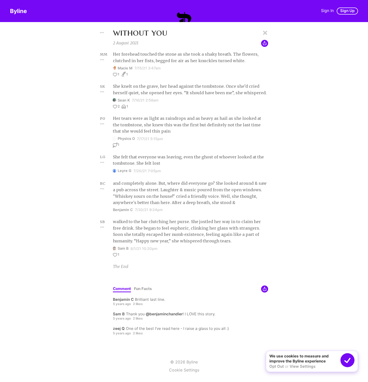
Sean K (124, 100)
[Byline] (184, 17)
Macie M (125, 68)
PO (102, 118)
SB (102, 222)
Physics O (126, 138)
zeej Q (119, 328)
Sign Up (347, 10)
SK (102, 86)
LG (102, 157)
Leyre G (124, 170)
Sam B (123, 248)
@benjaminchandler (164, 314)
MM (103, 54)
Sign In (327, 10)
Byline (18, 11)
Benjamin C (123, 210)
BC (102, 183)
